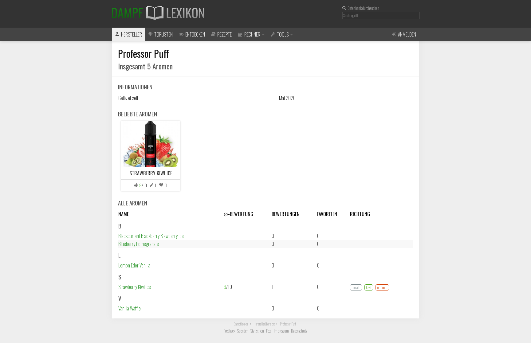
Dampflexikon (241, 324)
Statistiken (257, 331)
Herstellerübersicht (264, 324)
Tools (283, 34)
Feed (269, 331)
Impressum (281, 331)
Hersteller (131, 34)
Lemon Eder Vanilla (134, 265)
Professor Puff (288, 324)
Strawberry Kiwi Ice (134, 286)
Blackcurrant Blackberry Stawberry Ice (151, 236)
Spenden (242, 331)
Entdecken (195, 34)
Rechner (252, 34)
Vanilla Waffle (129, 308)
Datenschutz (299, 331)
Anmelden (407, 34)
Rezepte (224, 34)
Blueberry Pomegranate (138, 244)
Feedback (229, 331)
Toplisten (163, 34)
